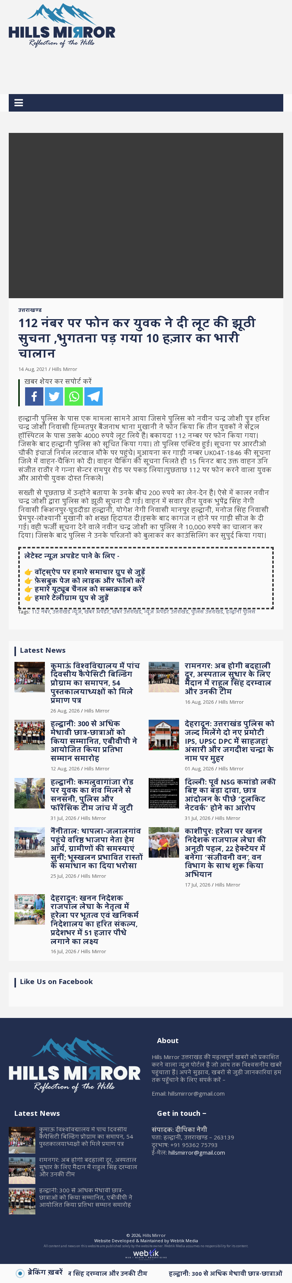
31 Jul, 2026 (63, 819)
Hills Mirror (64, 370)
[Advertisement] (147, 68)
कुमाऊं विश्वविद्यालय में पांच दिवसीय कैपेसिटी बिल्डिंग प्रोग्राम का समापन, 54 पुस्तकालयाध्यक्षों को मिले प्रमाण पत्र (95, 684)
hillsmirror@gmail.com (196, 1153)
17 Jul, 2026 (197, 885)
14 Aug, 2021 (32, 370)
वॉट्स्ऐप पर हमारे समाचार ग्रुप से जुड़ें (90, 572)
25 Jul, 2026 (63, 876)
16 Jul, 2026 (63, 952)
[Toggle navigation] (19, 103)
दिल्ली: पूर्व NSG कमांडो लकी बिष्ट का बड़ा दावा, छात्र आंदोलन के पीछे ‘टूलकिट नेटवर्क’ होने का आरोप (230, 796)
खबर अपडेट (97, 612)
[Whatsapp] (74, 396)
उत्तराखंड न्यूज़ (67, 612)
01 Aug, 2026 (199, 769)
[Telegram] (93, 396)
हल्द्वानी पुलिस (241, 612)
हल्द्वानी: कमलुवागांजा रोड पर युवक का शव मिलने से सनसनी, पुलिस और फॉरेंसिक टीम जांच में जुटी (92, 796)
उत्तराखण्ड (30, 311)
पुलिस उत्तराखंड (207, 612)
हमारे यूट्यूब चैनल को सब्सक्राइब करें (88, 590)
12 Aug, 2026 (65, 769)
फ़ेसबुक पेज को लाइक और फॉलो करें (90, 581)
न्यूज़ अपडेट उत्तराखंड (166, 612)
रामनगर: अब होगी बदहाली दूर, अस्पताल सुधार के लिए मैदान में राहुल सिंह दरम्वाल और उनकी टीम (228, 680)
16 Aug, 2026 (199, 702)
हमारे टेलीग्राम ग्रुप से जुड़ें (72, 598)
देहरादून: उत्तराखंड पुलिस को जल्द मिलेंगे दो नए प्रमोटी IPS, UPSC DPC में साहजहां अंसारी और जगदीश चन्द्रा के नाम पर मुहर (230, 742)
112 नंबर (41, 612)
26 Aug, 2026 (65, 711)
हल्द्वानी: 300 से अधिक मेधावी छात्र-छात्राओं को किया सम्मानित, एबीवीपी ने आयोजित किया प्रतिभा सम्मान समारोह (94, 742)
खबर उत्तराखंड (126, 612)
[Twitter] (54, 396)
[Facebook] (34, 396)
